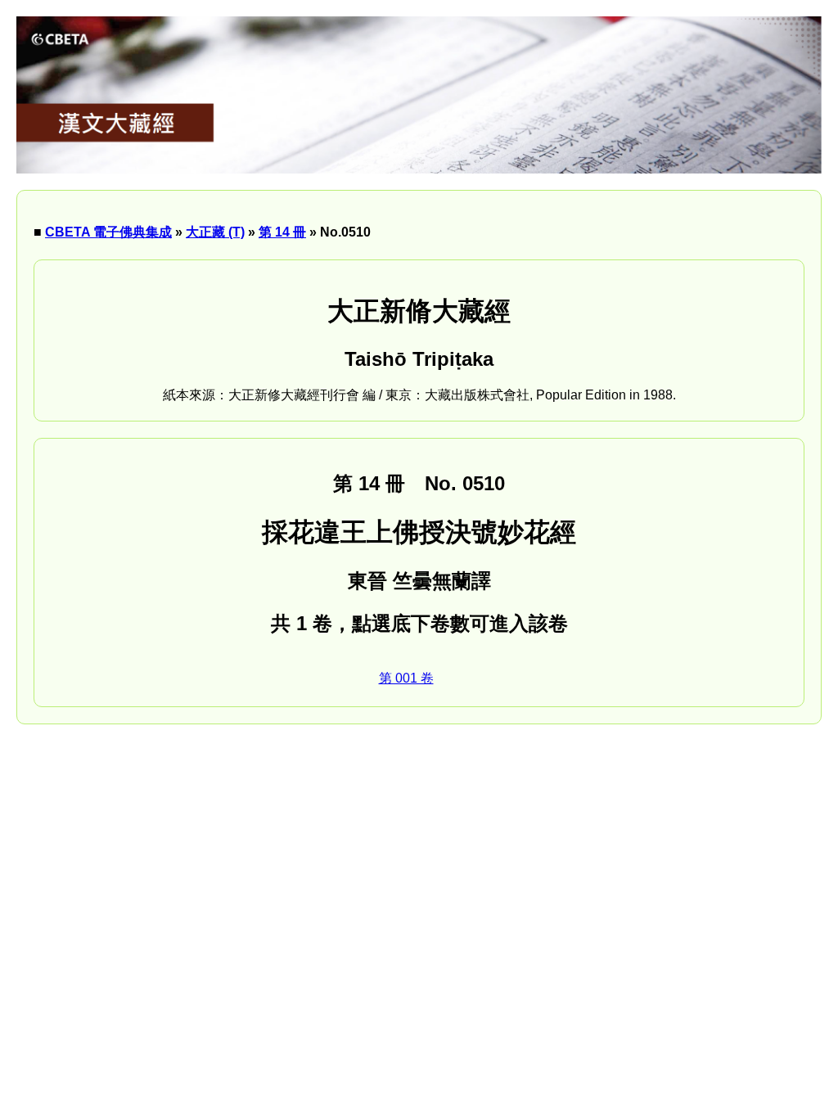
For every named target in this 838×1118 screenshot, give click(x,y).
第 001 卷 (406, 678)
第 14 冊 (282, 232)
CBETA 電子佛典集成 (108, 232)
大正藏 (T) (215, 232)
